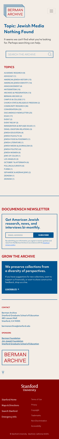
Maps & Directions (10, 405)
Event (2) (8, 119)
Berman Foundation (11, 338)
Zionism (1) (9, 175)
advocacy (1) (10, 76)
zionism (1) (9, 179)
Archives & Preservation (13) (17, 92)
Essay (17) (8, 116)
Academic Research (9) (14, 72)
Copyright (35, 410)
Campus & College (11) (14, 99)
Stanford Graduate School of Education (20, 343)
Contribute (11, 289)
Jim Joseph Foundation (12, 341)
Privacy (34, 404)
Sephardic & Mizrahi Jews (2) (17, 172)
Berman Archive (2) (13, 96)
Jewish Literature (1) (13, 142)
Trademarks (36, 415)
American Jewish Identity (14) (18, 83)
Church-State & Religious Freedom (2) (22, 102)
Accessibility (36, 426)
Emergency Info (9, 416)
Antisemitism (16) (12, 89)
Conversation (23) (12, 109)
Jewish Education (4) (13, 132)
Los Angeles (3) (11, 159)
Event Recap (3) (11, 122)
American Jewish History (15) (17, 79)
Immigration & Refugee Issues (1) (19, 126)
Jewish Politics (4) (12, 149)
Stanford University (29, 388)
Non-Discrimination (39, 420)
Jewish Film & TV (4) (13, 136)
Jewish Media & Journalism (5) (18, 145)
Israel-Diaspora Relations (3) (18, 129)
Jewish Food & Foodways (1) (17, 139)
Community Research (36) (16, 106)
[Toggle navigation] (51, 11)
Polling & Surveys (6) (14, 165)
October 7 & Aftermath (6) (16, 162)
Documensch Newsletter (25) (18, 112)
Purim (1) (8, 169)
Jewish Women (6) (12, 152)
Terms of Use (36, 399)
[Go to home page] (15, 360)
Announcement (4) (13, 86)
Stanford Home (9, 399)
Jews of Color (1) (12, 155)
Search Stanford (9, 411)
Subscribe (43, 235)
